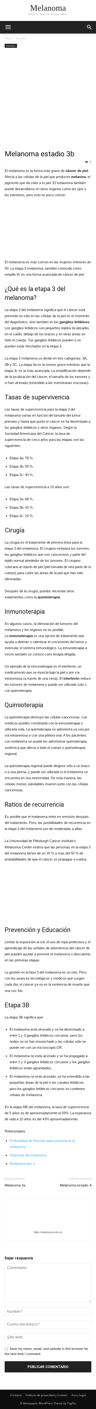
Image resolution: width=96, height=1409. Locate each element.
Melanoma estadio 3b (39, 153)
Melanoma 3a (15, 1185)
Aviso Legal (78, 1395)
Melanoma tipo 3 (22, 1164)
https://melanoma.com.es (48, 1232)
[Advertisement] (48, 99)
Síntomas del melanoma (28, 1155)
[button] (89, 27)
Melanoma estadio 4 (75, 1185)
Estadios (21, 38)
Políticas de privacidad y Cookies (47, 1395)
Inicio (8, 38)
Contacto (16, 1395)
